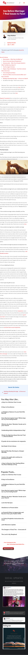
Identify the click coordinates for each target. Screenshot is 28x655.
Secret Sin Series (4, 57)
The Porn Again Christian (9, 67)
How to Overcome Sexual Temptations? (12, 61)
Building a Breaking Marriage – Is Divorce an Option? (15, 78)
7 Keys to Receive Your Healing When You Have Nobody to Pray (12, 464)
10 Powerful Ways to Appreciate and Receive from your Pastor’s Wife (12, 513)
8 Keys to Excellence (7, 407)
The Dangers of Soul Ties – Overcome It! (13, 529)
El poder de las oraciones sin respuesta (13, 441)
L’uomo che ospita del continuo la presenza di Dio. (11, 457)
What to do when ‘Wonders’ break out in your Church (13, 424)
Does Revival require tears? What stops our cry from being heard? (13, 418)
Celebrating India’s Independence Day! (13, 430)
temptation (20, 311)
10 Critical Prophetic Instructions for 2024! (12, 519)
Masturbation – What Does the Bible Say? (13, 59)
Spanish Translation (5, 98)
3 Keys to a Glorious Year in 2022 (11, 402)
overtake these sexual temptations (12, 327)
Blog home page (8, 548)
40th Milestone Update (8, 524)
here (19, 87)
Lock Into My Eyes (7, 502)
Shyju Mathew (11, 35)
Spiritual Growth (11, 42)
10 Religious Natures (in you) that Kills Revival (13, 412)
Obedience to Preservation (9, 507)
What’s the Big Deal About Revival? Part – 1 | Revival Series (13, 435)
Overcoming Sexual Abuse (9, 72)
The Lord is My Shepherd (9, 534)
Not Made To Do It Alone (8, 446)
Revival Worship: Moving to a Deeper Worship (12, 451)
